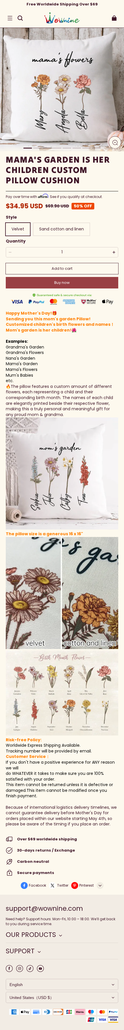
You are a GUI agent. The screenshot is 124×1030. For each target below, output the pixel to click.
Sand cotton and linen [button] (61, 229)
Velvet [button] (18, 229)
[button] (10, 18)
